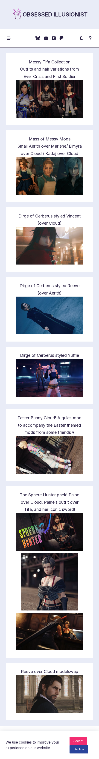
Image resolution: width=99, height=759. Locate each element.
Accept (78, 741)
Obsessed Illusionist (55, 14)
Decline (78, 749)
